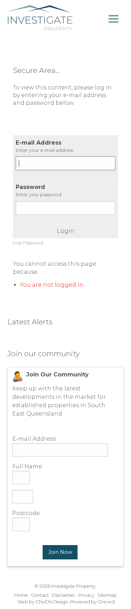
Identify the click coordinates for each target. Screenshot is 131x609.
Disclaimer (63, 595)
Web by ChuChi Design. (43, 601)
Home (21, 595)
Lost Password (28, 242)
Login (65, 231)
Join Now (60, 552)
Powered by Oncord (92, 601)
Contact (40, 595)
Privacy (86, 595)
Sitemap (107, 595)
